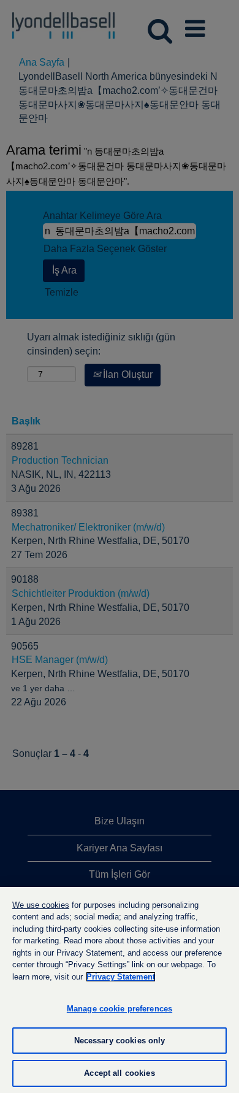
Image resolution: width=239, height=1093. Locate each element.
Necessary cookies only (119, 1040)
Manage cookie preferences (119, 1008)
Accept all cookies (119, 1073)
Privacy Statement (120, 976)
